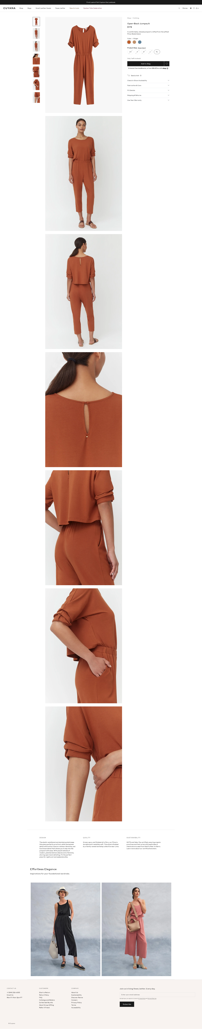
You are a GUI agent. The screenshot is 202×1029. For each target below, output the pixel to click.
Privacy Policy (76, 1002)
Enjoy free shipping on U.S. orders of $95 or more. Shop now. (101, 2)
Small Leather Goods (43, 8)
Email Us (10, 995)
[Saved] (194, 8)
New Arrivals (74, 8)
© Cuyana (11, 1023)
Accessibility (76, 1007)
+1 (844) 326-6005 (13, 992)
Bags (29, 8)
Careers (74, 1000)
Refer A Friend (44, 1007)
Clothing (136, 18)
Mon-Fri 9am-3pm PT (14, 997)
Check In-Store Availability (137, 80)
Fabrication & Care (134, 85)
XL (157, 52)
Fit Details (131, 90)
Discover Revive (77, 997)
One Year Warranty (134, 100)
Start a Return (44, 992)
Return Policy (44, 995)
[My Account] (190, 8)
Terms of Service (152, 998)
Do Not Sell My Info (46, 1002)
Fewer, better (60, 8)
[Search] (179, 8)
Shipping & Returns (134, 95)
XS (130, 52)
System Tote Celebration (92, 8)
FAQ (40, 997)
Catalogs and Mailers (47, 1000)
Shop (21, 8)
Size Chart (142, 48)
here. (155, 848)
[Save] (166, 63)
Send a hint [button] (135, 75)
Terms (73, 1005)
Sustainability (76, 995)
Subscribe (127, 1004)
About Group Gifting (46, 1005)
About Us (74, 992)
